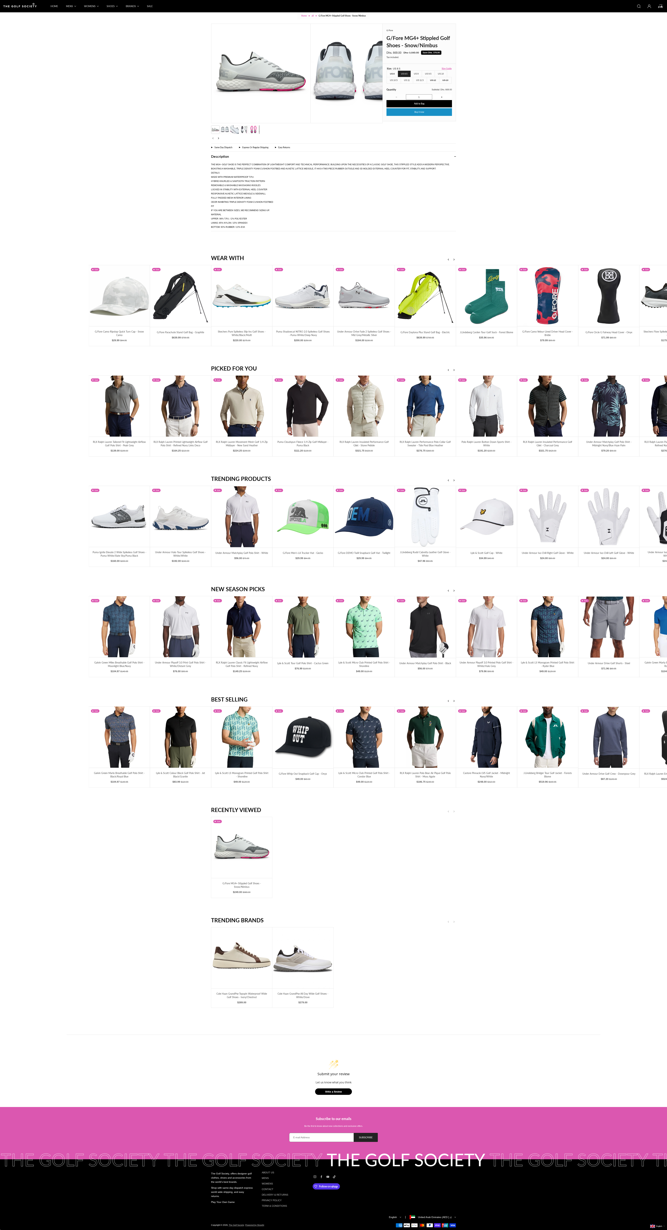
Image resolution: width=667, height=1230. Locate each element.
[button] (215, 129)
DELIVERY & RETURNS (275, 1194)
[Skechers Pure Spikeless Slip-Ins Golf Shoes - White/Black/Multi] (119, 295)
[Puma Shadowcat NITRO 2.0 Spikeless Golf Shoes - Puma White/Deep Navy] (180, 295)
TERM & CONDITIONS (274, 1205)
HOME (54, 6)
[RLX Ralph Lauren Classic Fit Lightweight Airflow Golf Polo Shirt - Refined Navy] (119, 626)
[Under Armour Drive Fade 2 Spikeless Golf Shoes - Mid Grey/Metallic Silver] (241, 295)
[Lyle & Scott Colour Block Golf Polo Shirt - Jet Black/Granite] (58, 737)
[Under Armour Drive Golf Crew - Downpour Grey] (486, 737)
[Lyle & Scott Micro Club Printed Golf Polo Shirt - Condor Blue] (241, 737)
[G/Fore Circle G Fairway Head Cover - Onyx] (486, 295)
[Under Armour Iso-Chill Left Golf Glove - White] (486, 516)
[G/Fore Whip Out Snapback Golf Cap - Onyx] (180, 737)
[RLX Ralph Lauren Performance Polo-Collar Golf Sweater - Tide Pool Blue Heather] (302, 406)
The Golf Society (236, 1225)
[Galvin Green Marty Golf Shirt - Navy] (608, 627)
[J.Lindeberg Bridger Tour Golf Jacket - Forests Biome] (425, 737)
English (393, 1217)
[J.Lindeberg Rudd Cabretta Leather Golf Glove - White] (302, 516)
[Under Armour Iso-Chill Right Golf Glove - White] (425, 516)
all (313, 15)
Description (220, 156)
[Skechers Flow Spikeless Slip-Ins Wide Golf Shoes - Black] (547, 295)
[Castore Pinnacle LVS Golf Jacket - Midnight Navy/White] (364, 737)
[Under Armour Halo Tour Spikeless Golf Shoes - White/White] (58, 516)
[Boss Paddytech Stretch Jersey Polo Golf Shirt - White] (608, 516)
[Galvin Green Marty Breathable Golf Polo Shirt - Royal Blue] (547, 626)
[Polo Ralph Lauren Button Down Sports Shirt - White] (364, 406)
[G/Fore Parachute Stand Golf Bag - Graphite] (58, 295)
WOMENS (267, 1183)
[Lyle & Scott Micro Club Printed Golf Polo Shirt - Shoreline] (241, 626)
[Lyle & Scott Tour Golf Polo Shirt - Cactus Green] (180, 627)
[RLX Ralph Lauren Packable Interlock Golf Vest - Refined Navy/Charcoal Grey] (547, 406)
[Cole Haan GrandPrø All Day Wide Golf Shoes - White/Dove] (302, 957)
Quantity (391, 89)
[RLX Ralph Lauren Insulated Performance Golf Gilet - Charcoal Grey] (425, 406)
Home (304, 15)
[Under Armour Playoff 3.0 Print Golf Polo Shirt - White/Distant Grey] (58, 626)
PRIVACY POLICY (272, 1200)
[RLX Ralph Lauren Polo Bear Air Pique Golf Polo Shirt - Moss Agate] (302, 737)
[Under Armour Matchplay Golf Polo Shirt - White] (119, 516)
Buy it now (419, 112)
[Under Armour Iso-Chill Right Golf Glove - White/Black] (547, 516)
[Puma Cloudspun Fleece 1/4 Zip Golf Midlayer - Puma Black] (180, 406)
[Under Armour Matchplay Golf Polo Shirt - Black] (302, 627)
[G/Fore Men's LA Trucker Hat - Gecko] (180, 516)
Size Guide (447, 68)
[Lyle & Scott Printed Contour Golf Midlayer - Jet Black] (608, 295)
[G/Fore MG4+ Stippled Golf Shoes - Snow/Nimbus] (241, 847)
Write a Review (333, 1091)
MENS (265, 1178)
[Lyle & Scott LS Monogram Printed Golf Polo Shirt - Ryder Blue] (425, 626)
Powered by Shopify (254, 1225)
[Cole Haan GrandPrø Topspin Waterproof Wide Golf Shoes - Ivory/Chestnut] (241, 957)
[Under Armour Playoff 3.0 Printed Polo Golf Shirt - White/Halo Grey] (364, 626)
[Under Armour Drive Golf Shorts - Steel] (486, 627)
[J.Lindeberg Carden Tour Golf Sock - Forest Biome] (364, 295)
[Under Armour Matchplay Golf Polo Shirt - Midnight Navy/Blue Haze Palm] (486, 406)
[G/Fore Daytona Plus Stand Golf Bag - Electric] (302, 295)
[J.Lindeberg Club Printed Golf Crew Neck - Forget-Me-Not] (608, 737)
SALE (150, 6)
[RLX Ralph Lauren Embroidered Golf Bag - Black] (547, 737)
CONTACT (267, 1189)
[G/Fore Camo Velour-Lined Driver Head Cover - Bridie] (425, 295)
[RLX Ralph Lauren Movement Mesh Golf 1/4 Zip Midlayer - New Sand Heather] (119, 406)
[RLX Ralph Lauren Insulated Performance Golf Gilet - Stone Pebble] (241, 406)
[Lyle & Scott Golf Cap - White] (364, 516)
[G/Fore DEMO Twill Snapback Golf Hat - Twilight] (241, 516)
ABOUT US (268, 1172)
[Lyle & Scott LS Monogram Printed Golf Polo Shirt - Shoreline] (119, 737)
